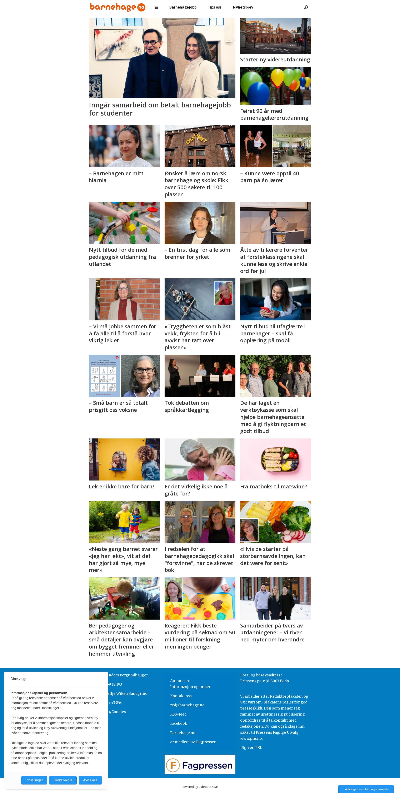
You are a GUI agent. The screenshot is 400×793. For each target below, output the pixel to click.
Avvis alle (90, 780)
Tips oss (214, 7)
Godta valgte (63, 780)
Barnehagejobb (182, 7)
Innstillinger (34, 780)
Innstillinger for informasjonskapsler (366, 789)
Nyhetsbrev (243, 7)
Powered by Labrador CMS (200, 787)
